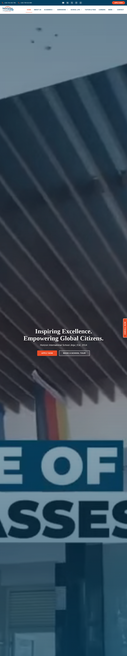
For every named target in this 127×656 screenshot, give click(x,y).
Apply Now (47, 353)
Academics (48, 9)
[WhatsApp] (80, 2)
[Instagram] (76, 2)
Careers (102, 9)
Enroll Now (125, 328)
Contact (120, 9)
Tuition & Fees (90, 9)
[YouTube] (63, 2)
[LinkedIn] (67, 2)
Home (29, 9)
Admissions (61, 9)
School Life (75, 9)
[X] (72, 2)
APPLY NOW (118, 3)
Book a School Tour (74, 353)
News (110, 9)
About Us (37, 9)
